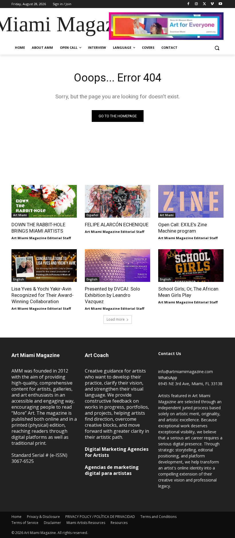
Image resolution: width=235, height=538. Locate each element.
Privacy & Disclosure (43, 516)
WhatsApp (167, 377)
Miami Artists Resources (85, 522)
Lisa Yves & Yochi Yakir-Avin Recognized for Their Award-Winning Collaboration (42, 295)
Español (92, 215)
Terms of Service (24, 522)
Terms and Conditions (158, 516)
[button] (217, 47)
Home (16, 516)
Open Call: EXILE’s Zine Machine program (182, 228)
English (18, 279)
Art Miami (20, 215)
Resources (119, 522)
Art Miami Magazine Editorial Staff (41, 238)
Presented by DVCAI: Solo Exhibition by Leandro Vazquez (112, 295)
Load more (116, 319)
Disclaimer (52, 522)
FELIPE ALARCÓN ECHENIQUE (116, 224)
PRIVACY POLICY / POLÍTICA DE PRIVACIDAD (100, 516)
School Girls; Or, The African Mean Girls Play (188, 292)
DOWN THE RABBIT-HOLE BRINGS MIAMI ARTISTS (38, 228)
